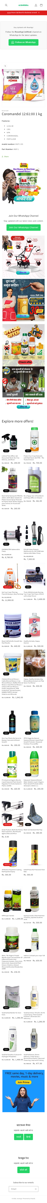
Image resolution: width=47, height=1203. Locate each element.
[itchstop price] (23, 408)
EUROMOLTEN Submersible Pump (11, 550)
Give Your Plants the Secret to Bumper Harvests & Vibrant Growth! (11, 740)
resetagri (19, 1198)
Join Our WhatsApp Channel (23, 227)
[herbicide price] (23, 345)
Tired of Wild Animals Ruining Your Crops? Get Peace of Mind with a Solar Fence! (34, 594)
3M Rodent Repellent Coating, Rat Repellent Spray (12, 870)
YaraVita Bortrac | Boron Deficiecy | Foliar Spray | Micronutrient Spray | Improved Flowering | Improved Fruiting (34, 1057)
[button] (6, 5)
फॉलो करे (23, 1170)
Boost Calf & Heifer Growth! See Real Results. (12, 642)
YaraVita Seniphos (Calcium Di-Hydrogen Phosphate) (12, 1055)
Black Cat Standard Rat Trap (33, 830)
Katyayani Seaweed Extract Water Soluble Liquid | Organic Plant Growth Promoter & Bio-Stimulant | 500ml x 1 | (34, 783)
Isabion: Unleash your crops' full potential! (34, 956)
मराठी (19, 1137)
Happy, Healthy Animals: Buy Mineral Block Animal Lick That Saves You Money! (34, 681)
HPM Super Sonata (8, 915)
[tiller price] (23, 277)
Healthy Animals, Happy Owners (32, 642)
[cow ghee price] (23, 322)
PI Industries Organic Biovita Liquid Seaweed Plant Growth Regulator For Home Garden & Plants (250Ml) (11, 783)
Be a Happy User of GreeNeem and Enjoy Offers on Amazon (34, 497)
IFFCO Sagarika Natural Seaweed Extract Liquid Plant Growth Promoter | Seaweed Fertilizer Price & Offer (33, 741)
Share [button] (6, 156)
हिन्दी (28, 1137)
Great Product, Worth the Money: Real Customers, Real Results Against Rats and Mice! (12, 831)
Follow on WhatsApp (25, 42)
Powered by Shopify (29, 1198)
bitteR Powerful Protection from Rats (34, 870)
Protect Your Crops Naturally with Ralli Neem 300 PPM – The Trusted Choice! (34, 458)
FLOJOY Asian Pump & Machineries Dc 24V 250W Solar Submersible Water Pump (34, 551)
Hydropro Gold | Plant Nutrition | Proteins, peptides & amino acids (34, 917)
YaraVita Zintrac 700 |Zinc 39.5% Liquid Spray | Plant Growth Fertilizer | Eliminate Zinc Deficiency (34, 1015)
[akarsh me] (23, 206)
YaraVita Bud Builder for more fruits (11, 1014)
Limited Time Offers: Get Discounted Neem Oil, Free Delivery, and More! (10, 458)
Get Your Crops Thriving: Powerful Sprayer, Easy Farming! (12, 593)
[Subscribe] (35, 1189)
